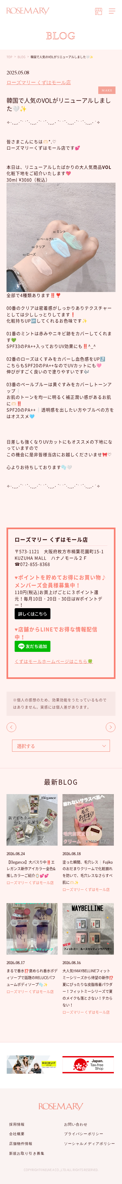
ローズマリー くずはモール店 (39, 82)
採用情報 (17, 1124)
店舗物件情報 (21, 1143)
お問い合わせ (76, 1124)
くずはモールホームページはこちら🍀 (54, 661)
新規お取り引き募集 (27, 1153)
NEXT (110, 727)
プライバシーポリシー (83, 1133)
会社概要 (17, 1133)
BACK (11, 727)
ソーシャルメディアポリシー (89, 1143)
